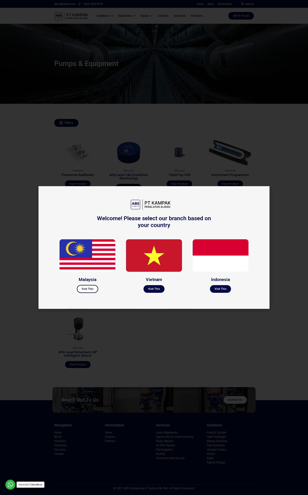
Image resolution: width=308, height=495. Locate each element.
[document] (154, 247)
